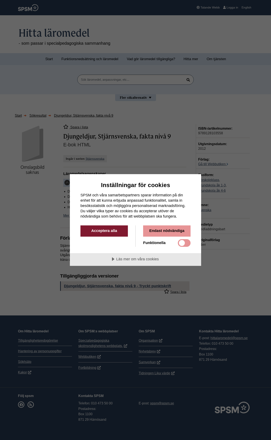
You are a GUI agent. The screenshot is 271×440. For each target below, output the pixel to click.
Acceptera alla (104, 231)
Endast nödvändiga (166, 231)
